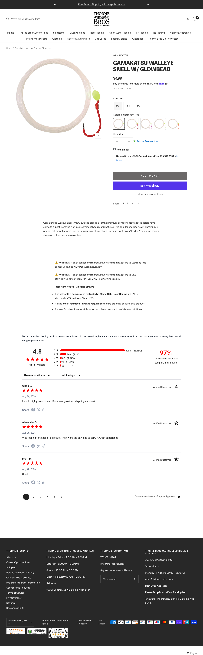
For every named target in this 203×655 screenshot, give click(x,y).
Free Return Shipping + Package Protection (101, 4)
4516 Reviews (40, 364)
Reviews (10, 602)
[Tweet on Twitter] (132, 204)
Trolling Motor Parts (36, 38)
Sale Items (58, 32)
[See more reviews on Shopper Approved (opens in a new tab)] (44, 409)
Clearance (137, 38)
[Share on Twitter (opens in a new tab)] (38, 409)
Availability (123, 149)
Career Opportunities (18, 562)
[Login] (188, 19)
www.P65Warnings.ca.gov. (88, 266)
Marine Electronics (180, 32)
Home (10, 32)
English (194, 653)
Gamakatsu (120, 55)
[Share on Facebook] (123, 204)
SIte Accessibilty (15, 607)
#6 (117, 105)
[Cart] (195, 19)
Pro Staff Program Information (23, 582)
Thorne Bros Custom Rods (33, 32)
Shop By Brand (119, 38)
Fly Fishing (142, 32)
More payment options (150, 194)
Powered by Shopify (85, 622)
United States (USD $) (17, 622)
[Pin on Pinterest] (127, 204)
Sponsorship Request (18, 587)
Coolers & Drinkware (78, 38)
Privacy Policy (14, 597)
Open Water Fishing (120, 32)
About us (11, 557)
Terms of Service (15, 592)
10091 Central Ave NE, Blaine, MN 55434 (68, 589)
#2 (138, 105)
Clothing (57, 38)
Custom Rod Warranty (18, 577)
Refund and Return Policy (20, 572)
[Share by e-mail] (138, 204)
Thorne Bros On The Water (163, 38)
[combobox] (192, 653)
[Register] (134, 579)
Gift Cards (100, 38)
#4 (128, 105)
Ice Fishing (159, 32)
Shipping (11, 567)
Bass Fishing (97, 32)
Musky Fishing (77, 32)
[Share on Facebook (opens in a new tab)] (33, 410)
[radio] (101, 350)
